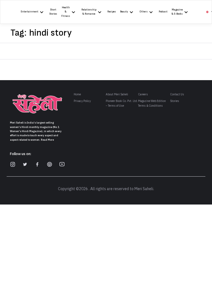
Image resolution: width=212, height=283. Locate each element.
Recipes (111, 11)
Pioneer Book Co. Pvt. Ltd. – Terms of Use (122, 103)
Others (143, 11)
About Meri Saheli (117, 94)
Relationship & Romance (88, 11)
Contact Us (177, 94)
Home (77, 94)
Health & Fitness (65, 12)
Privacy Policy (82, 101)
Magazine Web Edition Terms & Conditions (152, 103)
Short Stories (53, 11)
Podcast (163, 11)
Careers (143, 94)
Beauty (124, 11)
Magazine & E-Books (177, 11)
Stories (174, 101)
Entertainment (29, 11)
